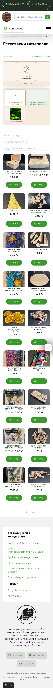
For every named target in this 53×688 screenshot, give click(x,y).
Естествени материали (23, 37)
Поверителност (10, 677)
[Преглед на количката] (48, 347)
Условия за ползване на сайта (28, 678)
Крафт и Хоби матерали (23, 543)
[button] (14, 185)
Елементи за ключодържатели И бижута (25, 550)
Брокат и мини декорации (24, 557)
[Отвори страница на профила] (47, 8)
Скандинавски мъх (19, 563)
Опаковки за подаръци (22, 577)
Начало (6, 37)
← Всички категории (41, 56)
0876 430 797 (16, 3)
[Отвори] (48, 28)
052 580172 (41, 3)
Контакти (14, 595)
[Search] (47, 17)
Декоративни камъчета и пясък (23, 570)
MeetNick (46, 677)
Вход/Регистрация (20, 590)
